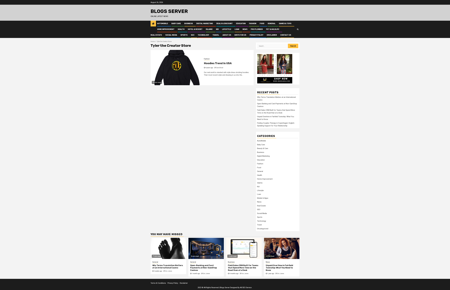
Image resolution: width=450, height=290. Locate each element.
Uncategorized (262, 229)
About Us (227, 35)
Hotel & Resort (195, 29)
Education (241, 24)
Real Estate (156, 35)
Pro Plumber (257, 29)
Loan (237, 29)
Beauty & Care (262, 148)
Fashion (252, 24)
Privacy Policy (256, 35)
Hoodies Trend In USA (218, 63)
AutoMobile (162, 24)
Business (188, 24)
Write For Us (240, 35)
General (272, 24)
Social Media (171, 35)
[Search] (297, 29)
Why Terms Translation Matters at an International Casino (167, 266)
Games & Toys (285, 24)
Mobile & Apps (262, 198)
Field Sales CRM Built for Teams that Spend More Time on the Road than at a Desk (243, 267)
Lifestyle (226, 29)
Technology (203, 35)
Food (262, 24)
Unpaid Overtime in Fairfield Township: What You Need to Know (279, 267)
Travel (215, 35)
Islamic (209, 29)
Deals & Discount (224, 24)
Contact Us (285, 35)
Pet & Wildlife (272, 29)
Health (181, 29)
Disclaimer (272, 35)
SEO (192, 35)
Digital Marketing (204, 24)
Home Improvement (165, 29)
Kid (217, 29)
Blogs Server (169, 11)
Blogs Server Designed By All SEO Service (236, 287)
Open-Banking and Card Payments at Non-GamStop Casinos (203, 267)
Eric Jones (168, 271)
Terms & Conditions (158, 283)
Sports (184, 35)
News (245, 29)
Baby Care (176, 24)
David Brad (219, 68)
